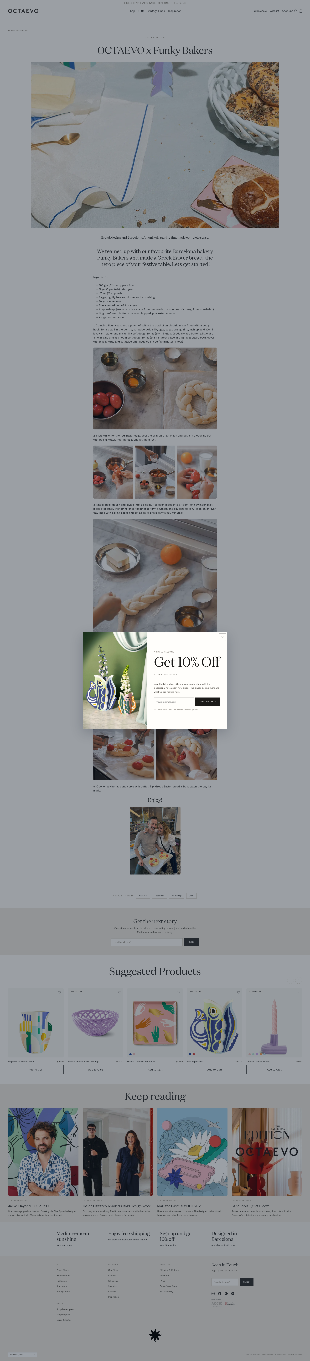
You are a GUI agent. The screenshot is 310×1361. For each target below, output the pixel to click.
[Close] (222, 637)
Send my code (208, 702)
